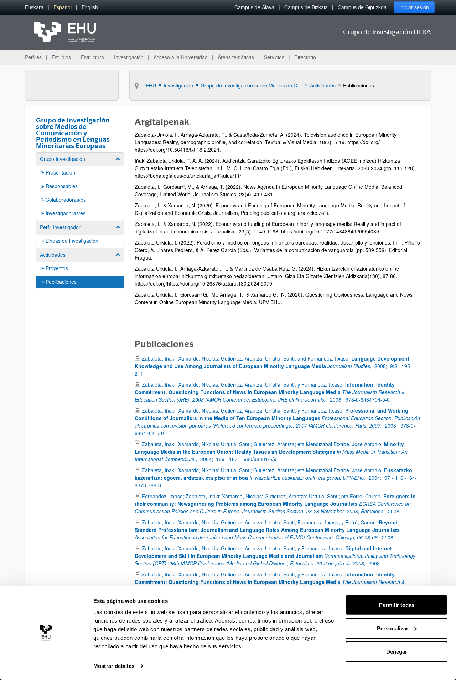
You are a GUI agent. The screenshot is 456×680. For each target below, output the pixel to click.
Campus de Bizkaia (306, 7)
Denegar (396, 652)
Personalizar (392, 628)
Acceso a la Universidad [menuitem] (181, 57)
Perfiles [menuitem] (33, 57)
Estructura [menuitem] (92, 57)
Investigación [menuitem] (129, 57)
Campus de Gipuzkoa (362, 7)
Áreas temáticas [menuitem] (236, 57)
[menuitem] (34, 7)
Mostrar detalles (113, 666)
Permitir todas (396, 605)
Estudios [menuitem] (61, 57)
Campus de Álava (254, 7)
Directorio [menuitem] (305, 57)
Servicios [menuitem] (274, 57)
